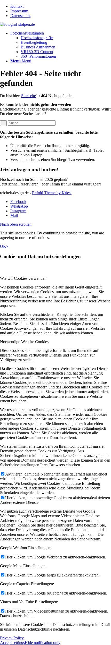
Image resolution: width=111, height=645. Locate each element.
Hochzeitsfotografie (37, 38)
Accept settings (12, 642)
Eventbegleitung (34, 42)
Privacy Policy (12, 638)
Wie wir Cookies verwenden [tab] (23, 278)
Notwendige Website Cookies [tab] (24, 342)
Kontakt (16, 6)
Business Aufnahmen (38, 47)
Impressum (19, 11)
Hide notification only (42, 642)
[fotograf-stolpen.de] (17, 24)
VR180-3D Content (37, 51)
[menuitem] (60, 6)
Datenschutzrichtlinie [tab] (17, 616)
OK (3, 246)
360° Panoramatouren (38, 56)
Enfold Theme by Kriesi (52, 193)
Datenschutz (20, 15)
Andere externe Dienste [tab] (19, 502)
